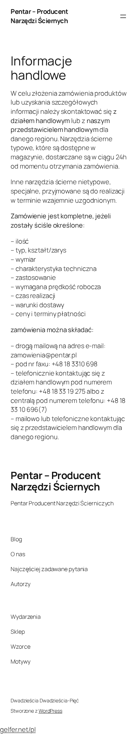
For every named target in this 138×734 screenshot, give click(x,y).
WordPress (50, 710)
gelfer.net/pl (18, 729)
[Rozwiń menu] (123, 16)
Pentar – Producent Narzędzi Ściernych (39, 16)
